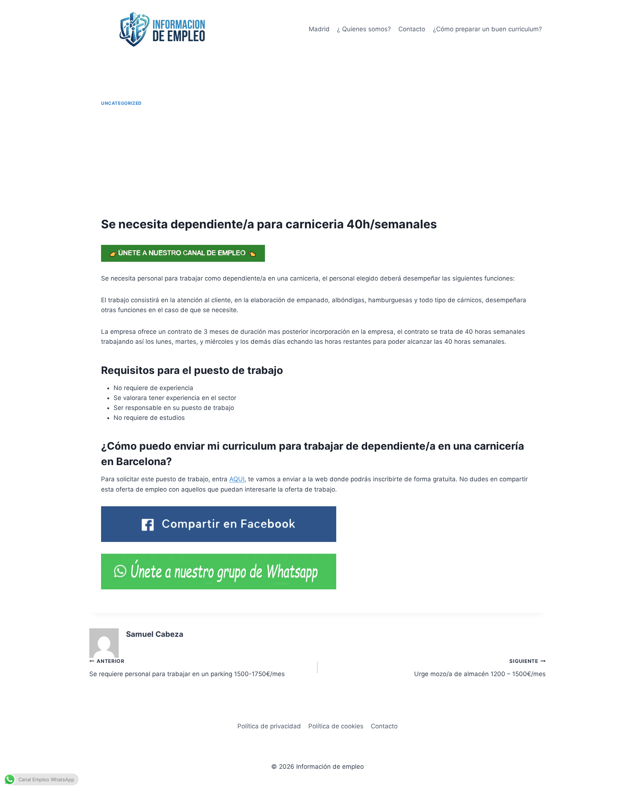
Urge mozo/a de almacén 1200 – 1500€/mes (480, 668)
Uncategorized (121, 103)
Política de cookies (335, 726)
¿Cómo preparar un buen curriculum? (487, 29)
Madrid (319, 29)
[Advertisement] (317, 161)
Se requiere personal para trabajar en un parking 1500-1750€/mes (187, 668)
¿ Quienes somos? (364, 29)
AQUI (236, 479)
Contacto (411, 29)
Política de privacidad (269, 726)
